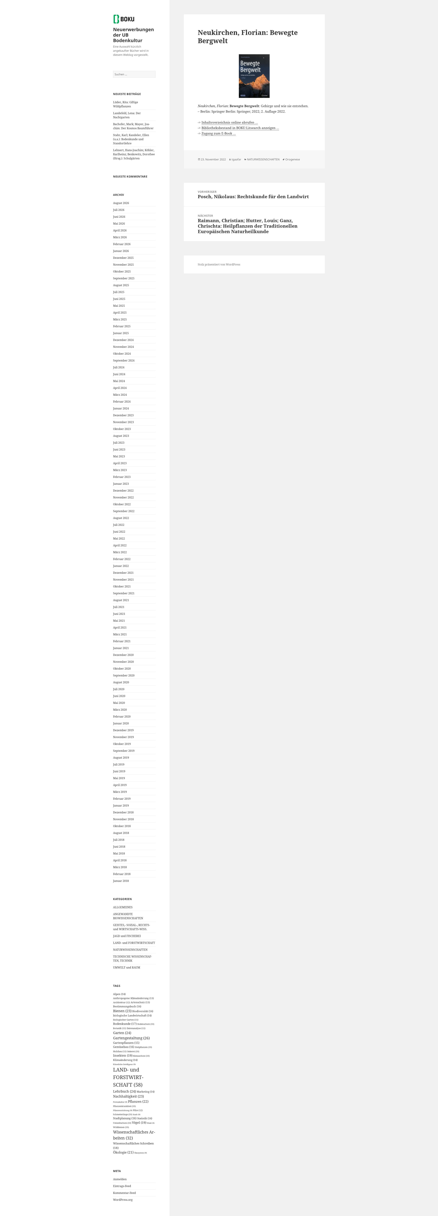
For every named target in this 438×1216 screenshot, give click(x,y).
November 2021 (123, 579)
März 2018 (120, 867)
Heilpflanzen (143, 1047)
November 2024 (123, 347)
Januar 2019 (121, 805)
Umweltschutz (122, 1123)
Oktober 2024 (122, 354)
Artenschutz (140, 1002)
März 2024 (120, 395)
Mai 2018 (119, 853)
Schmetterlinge (122, 1114)
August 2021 (121, 600)
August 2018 (121, 833)
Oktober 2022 (122, 504)
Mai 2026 (119, 223)
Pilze (138, 1110)
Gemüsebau (123, 1047)
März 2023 (120, 470)
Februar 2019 (122, 799)
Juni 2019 (119, 771)
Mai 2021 (119, 621)
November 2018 (123, 819)
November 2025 (123, 265)
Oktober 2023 (122, 429)
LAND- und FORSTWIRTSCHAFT (134, 943)
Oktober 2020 (122, 668)
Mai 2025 (119, 306)
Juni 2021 (119, 614)
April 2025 (120, 312)
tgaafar (236, 159)
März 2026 (120, 237)
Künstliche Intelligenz (124, 1064)
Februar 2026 (122, 244)
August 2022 (121, 518)
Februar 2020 (122, 716)
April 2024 (120, 388)
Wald (150, 1123)
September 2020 (123, 675)
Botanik (119, 1028)
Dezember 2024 (123, 340)
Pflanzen (138, 1101)
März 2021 (120, 634)
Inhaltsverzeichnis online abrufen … (230, 122)
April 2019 (120, 785)
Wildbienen (121, 1127)
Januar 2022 (121, 566)
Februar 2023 (122, 477)
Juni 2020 (119, 696)
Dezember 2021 (123, 573)
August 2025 (121, 285)
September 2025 (123, 278)
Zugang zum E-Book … (219, 133)
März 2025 (120, 319)
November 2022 (123, 497)
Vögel (139, 1122)
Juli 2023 (118, 443)
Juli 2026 (118, 210)
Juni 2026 (119, 217)
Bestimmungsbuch (127, 1006)
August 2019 (121, 757)
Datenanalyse (136, 1028)
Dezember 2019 (123, 730)
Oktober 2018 (122, 826)
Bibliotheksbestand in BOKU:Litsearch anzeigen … (240, 128)
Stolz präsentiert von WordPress (219, 264)
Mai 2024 (119, 381)
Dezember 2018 (123, 812)
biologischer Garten (125, 1019)
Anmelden (120, 1179)
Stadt (136, 1114)
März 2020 (120, 710)
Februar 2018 (122, 874)
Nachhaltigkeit (128, 1096)
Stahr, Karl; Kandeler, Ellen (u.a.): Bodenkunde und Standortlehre (131, 139)
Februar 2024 (122, 401)
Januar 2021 (121, 648)
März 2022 (120, 552)
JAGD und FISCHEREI (127, 936)
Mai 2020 (119, 703)
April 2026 (120, 230)
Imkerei (133, 1051)
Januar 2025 (121, 333)
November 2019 (123, 737)
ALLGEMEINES (123, 907)
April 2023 (120, 463)
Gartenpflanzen (126, 1043)
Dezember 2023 (123, 415)
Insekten (122, 1055)
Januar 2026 (121, 251)
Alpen (119, 994)
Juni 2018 (119, 846)
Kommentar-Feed (124, 1193)
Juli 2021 (118, 607)
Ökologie (123, 1152)
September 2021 (123, 593)
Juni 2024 (119, 374)
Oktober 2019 (122, 744)
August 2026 (121, 203)
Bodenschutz (145, 1024)
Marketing (145, 1091)
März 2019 (120, 792)
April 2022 (120, 545)
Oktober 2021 (122, 586)
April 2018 (120, 860)
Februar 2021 (122, 641)
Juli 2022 (118, 525)
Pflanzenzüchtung (122, 1110)
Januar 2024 (121, 408)
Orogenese (292, 159)
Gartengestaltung (131, 1037)
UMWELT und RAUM (126, 967)
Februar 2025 (122, 326)
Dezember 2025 (123, 258)
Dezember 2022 (123, 490)
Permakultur (120, 1102)
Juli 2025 (118, 292)
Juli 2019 (118, 764)
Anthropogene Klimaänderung (133, 998)
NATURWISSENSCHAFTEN (130, 950)
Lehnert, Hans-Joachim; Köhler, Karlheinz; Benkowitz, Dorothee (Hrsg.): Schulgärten (134, 154)
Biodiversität (142, 1011)
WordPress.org (123, 1200)
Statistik (144, 1118)
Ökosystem (140, 1153)
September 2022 (123, 511)
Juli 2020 (118, 689)
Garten (122, 1032)
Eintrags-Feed (122, 1186)
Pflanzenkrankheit (124, 1106)
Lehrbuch (124, 1091)
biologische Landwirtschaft (132, 1015)
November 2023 (123, 422)
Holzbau (120, 1051)
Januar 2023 (121, 484)
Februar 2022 (122, 559)
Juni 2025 (119, 299)
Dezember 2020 (123, 655)
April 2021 (120, 627)
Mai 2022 (119, 538)
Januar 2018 (121, 881)
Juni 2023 (119, 449)
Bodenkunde (125, 1024)
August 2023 (121, 436)
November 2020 (123, 662)
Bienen (122, 1011)
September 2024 (123, 360)
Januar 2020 (121, 723)
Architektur (121, 1002)
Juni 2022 (119, 532)
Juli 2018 (118, 840)
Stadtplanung (125, 1118)
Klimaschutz (141, 1056)
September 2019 (123, 751)
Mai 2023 (119, 456)
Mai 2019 (119, 778)
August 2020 (121, 682)
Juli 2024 (118, 367)
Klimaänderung (125, 1060)
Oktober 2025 (122, 271)
